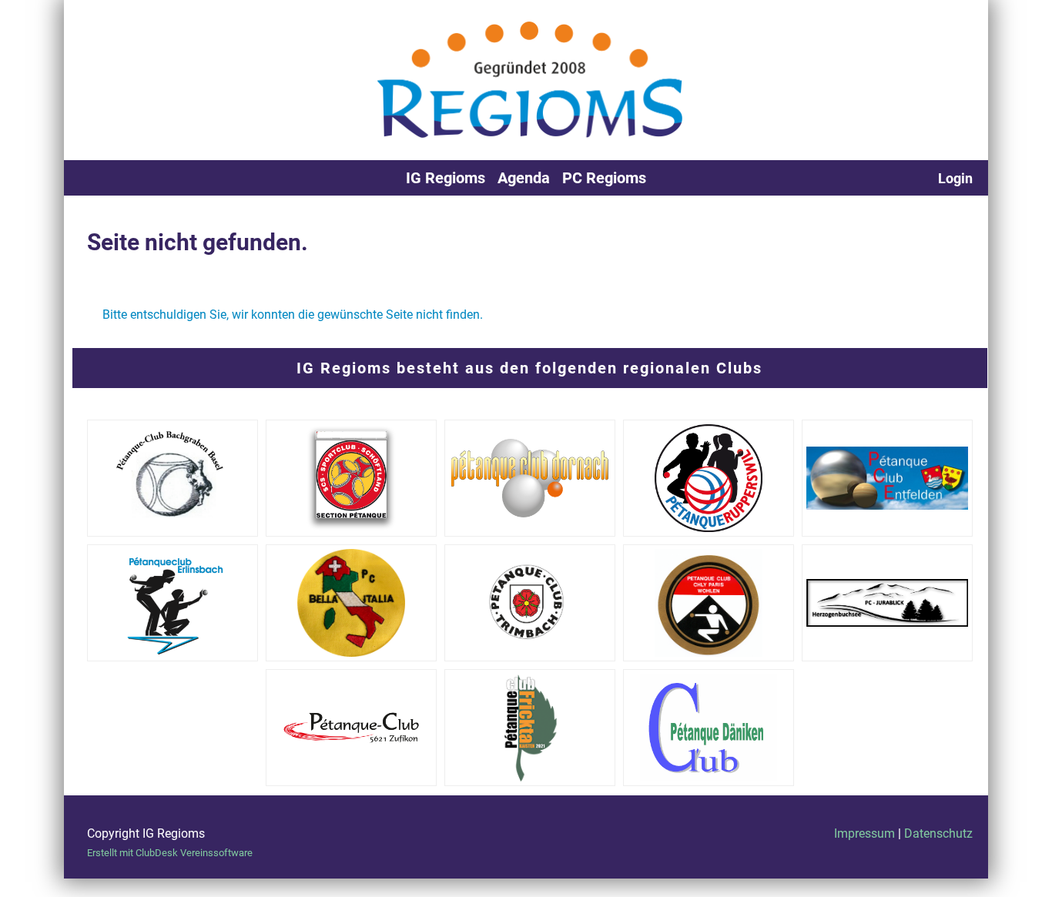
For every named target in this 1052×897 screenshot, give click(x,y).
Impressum (864, 833)
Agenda (524, 178)
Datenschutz (938, 833)
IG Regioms (445, 178)
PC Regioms (604, 178)
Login (955, 178)
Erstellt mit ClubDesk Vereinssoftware (170, 853)
